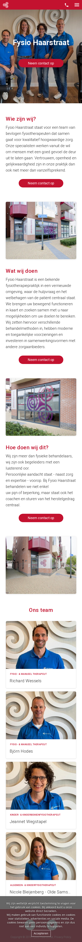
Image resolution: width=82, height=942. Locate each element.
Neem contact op (41, 183)
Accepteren (41, 933)
